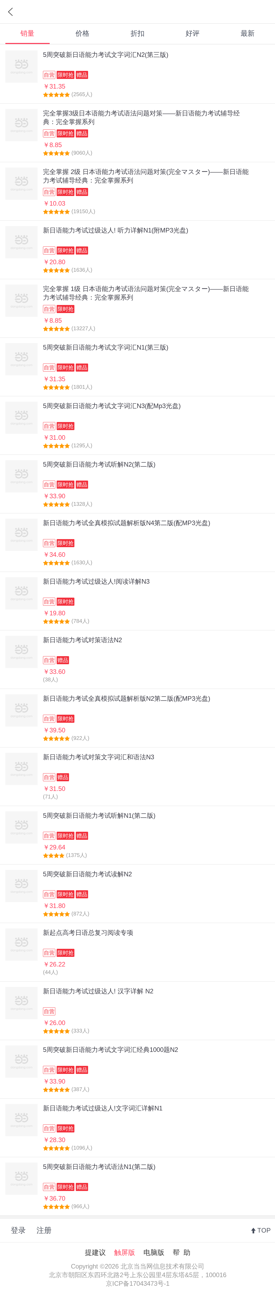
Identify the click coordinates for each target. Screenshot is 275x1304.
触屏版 (124, 1252)
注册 (44, 1230)
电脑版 (153, 1252)
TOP (264, 1230)
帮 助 (181, 1252)
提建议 (95, 1252)
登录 (18, 1230)
